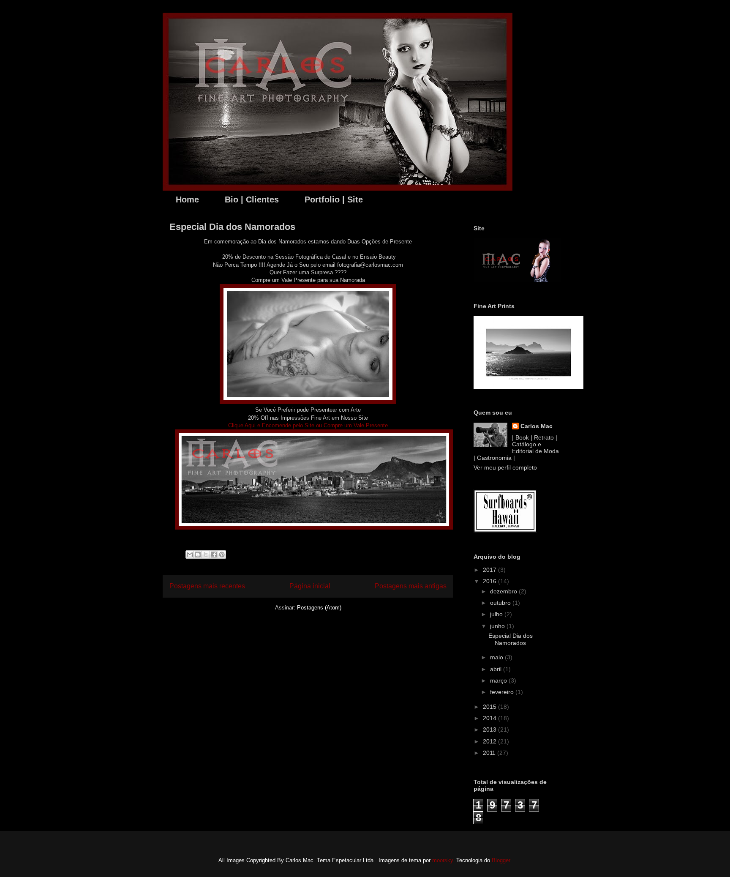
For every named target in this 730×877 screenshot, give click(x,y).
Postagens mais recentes (207, 586)
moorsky (442, 860)
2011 (490, 752)
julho (497, 614)
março (499, 680)
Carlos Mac (536, 426)
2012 (490, 741)
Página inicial (309, 586)
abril (496, 669)
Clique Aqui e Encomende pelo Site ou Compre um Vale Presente (308, 425)
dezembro (504, 591)
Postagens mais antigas (411, 586)
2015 (490, 706)
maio (497, 657)
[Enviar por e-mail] (189, 554)
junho (498, 626)
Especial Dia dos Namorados (232, 226)
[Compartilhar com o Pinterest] (222, 554)
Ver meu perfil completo (505, 467)
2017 (490, 569)
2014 (490, 718)
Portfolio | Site (334, 199)
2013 (490, 729)
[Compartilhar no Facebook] (214, 554)
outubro (501, 602)
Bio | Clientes (252, 199)
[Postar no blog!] (197, 554)
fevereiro (502, 691)
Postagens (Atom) (319, 607)
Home (187, 199)
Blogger (501, 860)
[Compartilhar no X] (206, 554)
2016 (490, 581)
